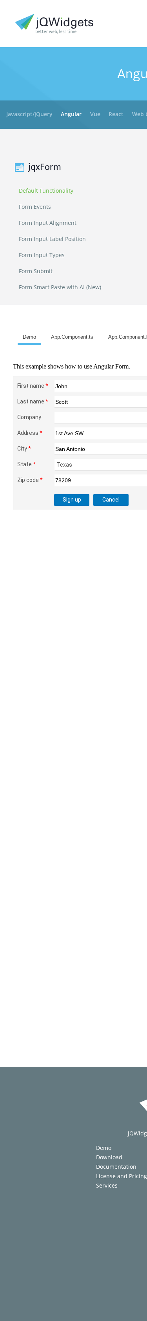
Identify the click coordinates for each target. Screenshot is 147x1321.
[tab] (29, 338)
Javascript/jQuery (29, 114)
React (116, 114)
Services (107, 1185)
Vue (95, 114)
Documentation (116, 1166)
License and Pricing (121, 1176)
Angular (71, 114)
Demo (103, 1147)
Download (109, 1157)
